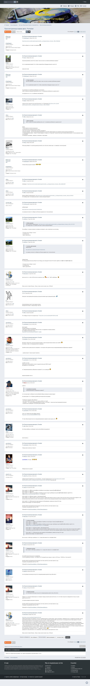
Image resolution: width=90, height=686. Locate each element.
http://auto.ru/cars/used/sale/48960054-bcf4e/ (31, 414)
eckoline (7, 222)
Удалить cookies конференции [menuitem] (12, 676)
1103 (12, 65)
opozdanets (8, 322)
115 (11, 578)
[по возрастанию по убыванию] (60, 637)
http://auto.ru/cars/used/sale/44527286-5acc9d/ (48, 315)
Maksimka (8, 523)
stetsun (7, 492)
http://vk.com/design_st (33, 509)
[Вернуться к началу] (87, 682)
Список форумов (13, 657)
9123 (13, 390)
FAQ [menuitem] (79, 6)
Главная (66, 6)
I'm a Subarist (49, 670)
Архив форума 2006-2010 (77, 668)
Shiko (7, 115)
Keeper (7, 103)
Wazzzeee (8, 278)
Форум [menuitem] (73, 6)
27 (11, 46)
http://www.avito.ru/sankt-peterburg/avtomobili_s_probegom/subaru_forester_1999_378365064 (41, 41)
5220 (12, 466)
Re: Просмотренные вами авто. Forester (32, 36)
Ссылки (84, 6)
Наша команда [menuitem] (24, 676)
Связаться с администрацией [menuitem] (36, 676)
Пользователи (75, 670)
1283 (13, 303)
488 (13, 118)
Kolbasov (8, 463)
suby (7, 431)
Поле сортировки (42, 637)
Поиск (15, 2)
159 (12, 495)
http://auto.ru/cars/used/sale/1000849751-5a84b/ (31, 331)
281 (12, 225)
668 (11, 347)
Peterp (7, 148)
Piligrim (7, 387)
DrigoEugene (8, 43)
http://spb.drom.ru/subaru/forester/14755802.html (32, 209)
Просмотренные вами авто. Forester (19, 29)
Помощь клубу (75, 671)
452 (13, 151)
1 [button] (76, 31)
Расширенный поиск (17, 2)
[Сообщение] (22, 38)
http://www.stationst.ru (42, 509)
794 (12, 106)
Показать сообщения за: (25, 637)
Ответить (8, 31)
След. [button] (85, 31)
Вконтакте (49, 665)
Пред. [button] (75, 31)
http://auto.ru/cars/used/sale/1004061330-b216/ (31, 617)
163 (13, 434)
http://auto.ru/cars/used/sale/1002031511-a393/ (36, 525)
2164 (13, 281)
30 (11, 526)
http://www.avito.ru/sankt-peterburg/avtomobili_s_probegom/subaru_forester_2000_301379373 (54, 195)
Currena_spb (8, 202)
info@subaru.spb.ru (50, 671)
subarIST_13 (8, 474)
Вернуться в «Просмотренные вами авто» (13, 646)
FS (6, 300)
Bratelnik (8, 344)
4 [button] (81, 31)
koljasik (7, 575)
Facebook (48, 667)
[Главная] (45, 15)
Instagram (49, 668)
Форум (73, 667)
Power (7, 62)
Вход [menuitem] (85, 1)
